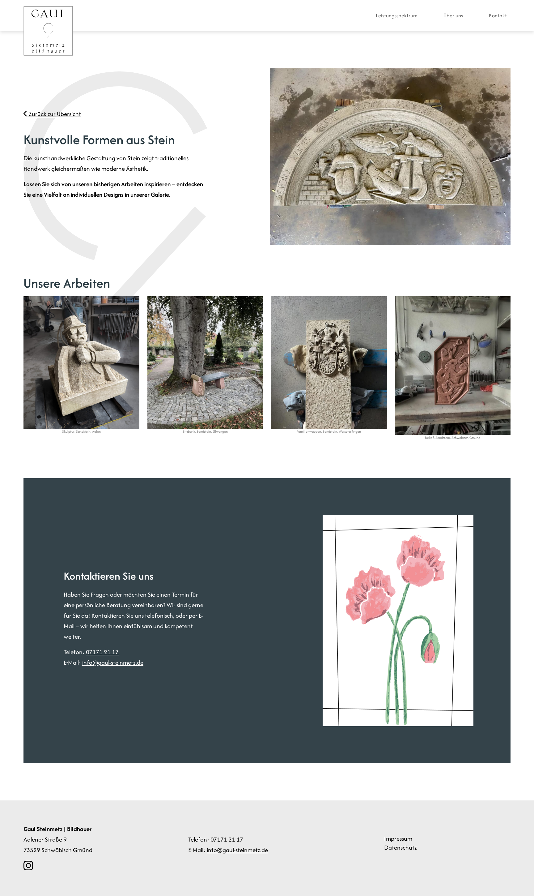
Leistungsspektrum (396, 15)
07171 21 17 (102, 652)
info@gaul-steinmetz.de (112, 662)
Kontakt (498, 15)
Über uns (453, 15)
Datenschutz (400, 847)
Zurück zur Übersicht (54, 113)
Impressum (398, 838)
